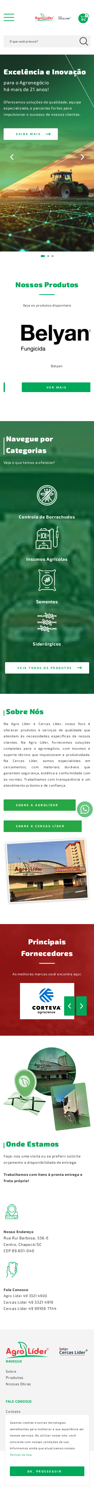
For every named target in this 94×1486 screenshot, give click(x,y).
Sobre (11, 1371)
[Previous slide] (8, 363)
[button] (31, 134)
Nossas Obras (18, 1384)
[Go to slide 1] (43, 256)
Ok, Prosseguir (44, 1471)
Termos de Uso (21, 1454)
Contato (13, 1411)
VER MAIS (48, 387)
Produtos (14, 1377)
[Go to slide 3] (53, 256)
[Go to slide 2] (48, 256)
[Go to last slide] (12, 157)
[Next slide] (82, 157)
